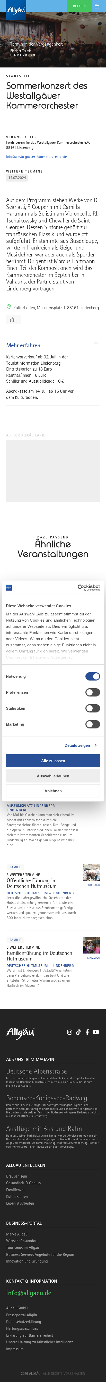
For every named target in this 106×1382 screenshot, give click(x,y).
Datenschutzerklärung (23, 1321)
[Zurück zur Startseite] (53, 10)
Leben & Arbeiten (20, 1203)
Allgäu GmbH (17, 1308)
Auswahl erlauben (53, 776)
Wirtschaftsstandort (22, 1241)
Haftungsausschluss (22, 1328)
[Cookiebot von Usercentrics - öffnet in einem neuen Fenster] (77, 587)
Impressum (15, 1349)
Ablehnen (53, 791)
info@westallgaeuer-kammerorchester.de (36, 156)
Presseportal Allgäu (21, 1315)
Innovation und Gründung (27, 1261)
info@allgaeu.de (28, 1293)
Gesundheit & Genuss (23, 1183)
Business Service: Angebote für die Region (40, 1254)
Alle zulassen (53, 761)
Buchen (79, 6)
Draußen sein (16, 1176)
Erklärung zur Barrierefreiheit (29, 1335)
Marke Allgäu (17, 1234)
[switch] (92, 692)
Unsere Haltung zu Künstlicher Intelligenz (39, 1342)
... (36, 76)
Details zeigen (77, 745)
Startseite (18, 76)
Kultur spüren (17, 1196)
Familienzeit (16, 1190)
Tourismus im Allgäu (22, 1247)
